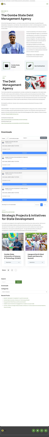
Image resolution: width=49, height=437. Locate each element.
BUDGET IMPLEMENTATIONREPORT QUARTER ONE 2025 (16, 298)
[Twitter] (37, 430)
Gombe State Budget (15, 66)
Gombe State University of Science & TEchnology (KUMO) (12, 256)
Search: (25, 138)
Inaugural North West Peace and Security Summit (36, 256)
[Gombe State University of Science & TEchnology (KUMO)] (13, 242)
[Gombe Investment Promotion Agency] (8, 270)
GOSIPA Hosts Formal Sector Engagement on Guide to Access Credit (19, 303)
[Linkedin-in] (46, 430)
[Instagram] (41, 430)
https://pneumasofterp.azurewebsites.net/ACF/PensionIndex (15, 123)
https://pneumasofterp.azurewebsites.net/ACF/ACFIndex (14, 119)
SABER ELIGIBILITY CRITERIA (13, 145)
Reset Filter (43, 137)
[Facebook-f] (33, 430)
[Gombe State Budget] (6, 65)
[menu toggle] (47, 4)
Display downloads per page (10, 138)
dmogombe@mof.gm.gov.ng (12, 114)
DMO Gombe (4, 145)
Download (24, 153)
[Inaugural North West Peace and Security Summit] (36, 242)
